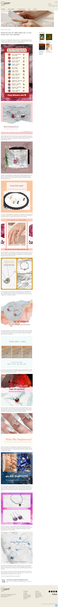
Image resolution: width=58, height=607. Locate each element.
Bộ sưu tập (9, 29)
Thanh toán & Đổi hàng (38, 596)
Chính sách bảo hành (38, 595)
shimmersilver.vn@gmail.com (7, 595)
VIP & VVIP (37, 597)
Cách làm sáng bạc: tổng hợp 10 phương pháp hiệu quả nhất (17, 579)
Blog (29, 9)
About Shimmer (11, 9)
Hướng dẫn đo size (38, 592)
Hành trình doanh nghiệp (27, 596)
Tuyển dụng (25, 598)
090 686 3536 (5, 596)
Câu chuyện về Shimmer (27, 595)
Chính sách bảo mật (26, 597)
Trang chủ (2, 29)
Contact (35, 9)
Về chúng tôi (25, 592)
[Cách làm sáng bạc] (3, 581)
